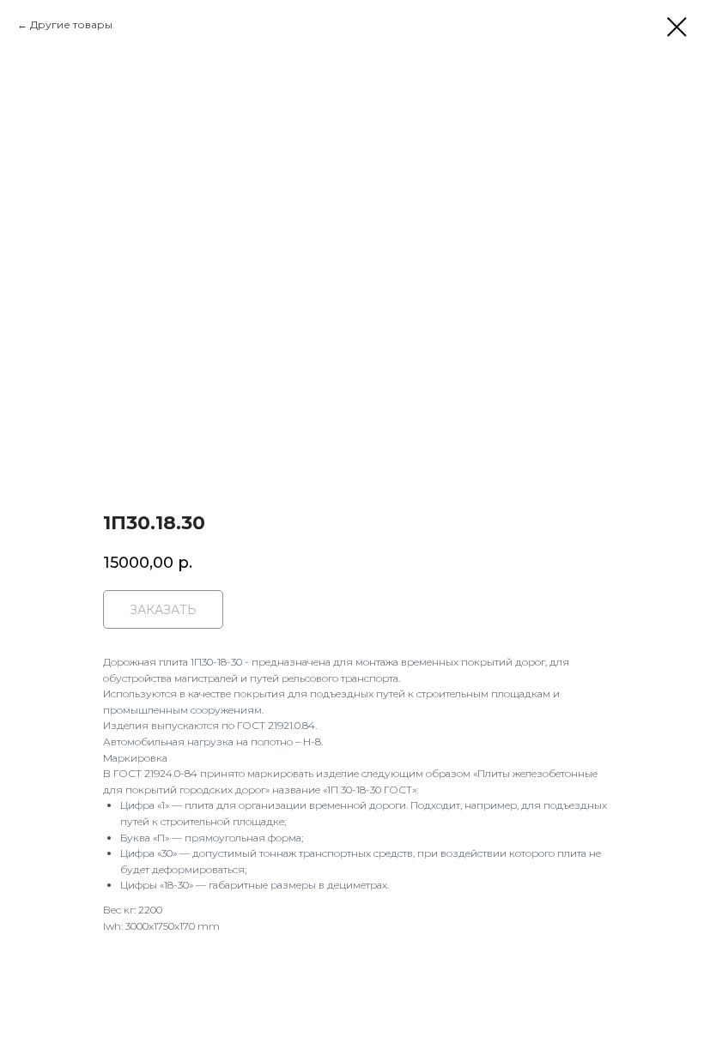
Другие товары (71, 24)
